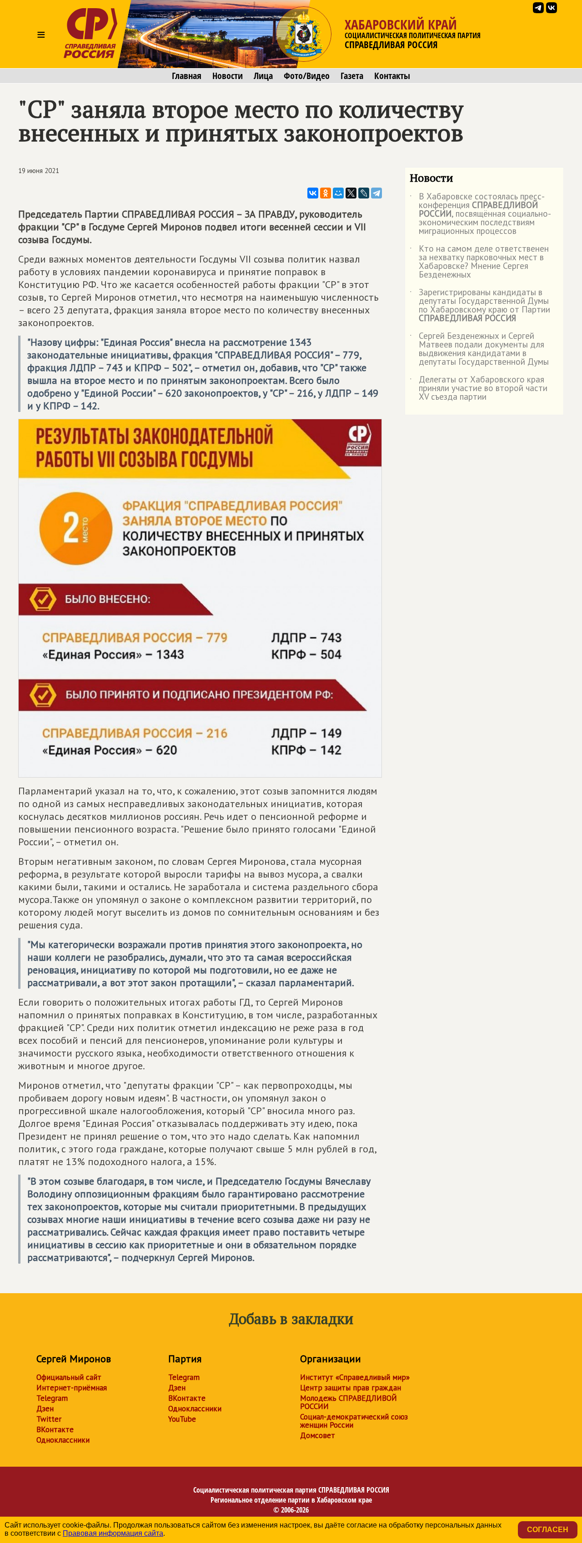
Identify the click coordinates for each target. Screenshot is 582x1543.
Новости (227, 76)
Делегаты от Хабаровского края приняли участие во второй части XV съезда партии (478, 388)
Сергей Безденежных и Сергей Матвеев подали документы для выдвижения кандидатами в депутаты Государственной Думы (479, 349)
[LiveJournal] (363, 193)
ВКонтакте (55, 1429)
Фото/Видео (307, 76)
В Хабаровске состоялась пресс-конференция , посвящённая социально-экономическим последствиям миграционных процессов (480, 214)
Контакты (392, 76)
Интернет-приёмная (71, 1388)
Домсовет (317, 1435)
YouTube (182, 1419)
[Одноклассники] (325, 193)
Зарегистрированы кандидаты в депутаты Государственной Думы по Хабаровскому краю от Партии (480, 305)
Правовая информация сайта (113, 1533)
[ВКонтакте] (312, 193)
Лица (263, 76)
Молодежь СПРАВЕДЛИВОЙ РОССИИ (348, 1402)
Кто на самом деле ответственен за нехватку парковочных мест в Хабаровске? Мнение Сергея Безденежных (479, 262)
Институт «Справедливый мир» (355, 1377)
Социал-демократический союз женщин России (354, 1421)
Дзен (45, 1408)
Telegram (52, 1398)
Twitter (48, 1419)
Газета (352, 76)
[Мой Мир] (338, 193)
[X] (351, 193)
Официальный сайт (68, 1377)
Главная (186, 76)
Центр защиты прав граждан (350, 1388)
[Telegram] (376, 193)
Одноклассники (63, 1440)
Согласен (547, 1529)
